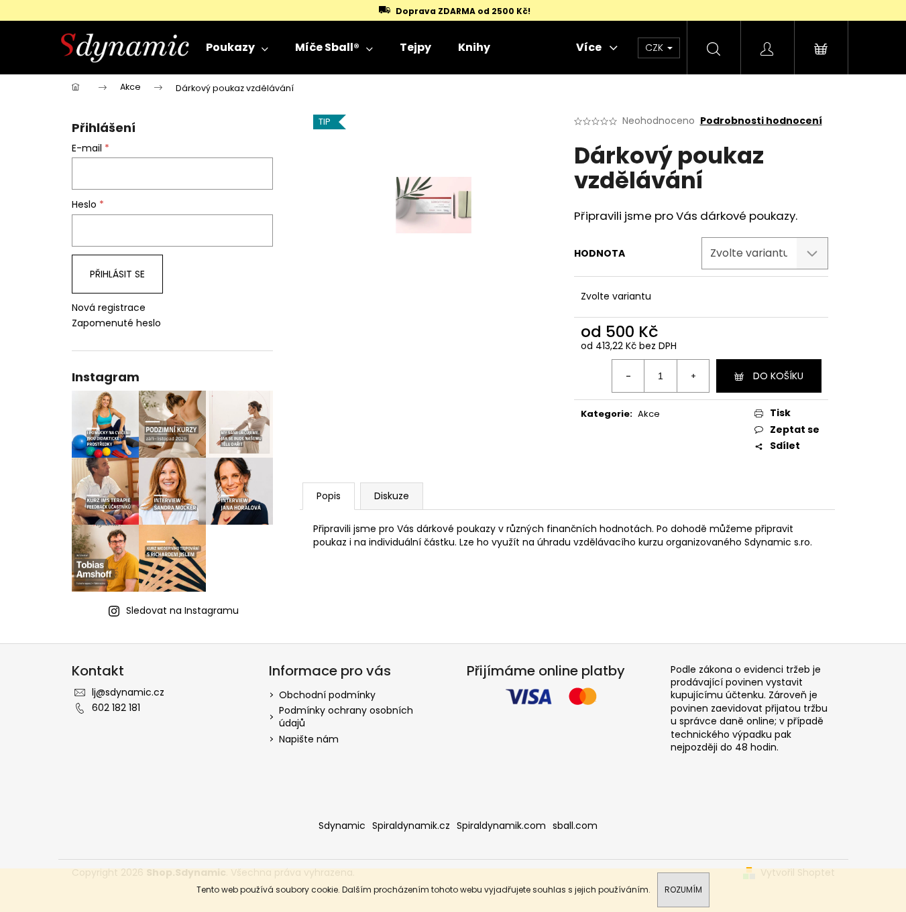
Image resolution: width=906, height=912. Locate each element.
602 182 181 (116, 707)
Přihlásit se (117, 274)
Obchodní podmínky (327, 695)
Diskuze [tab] (391, 496)
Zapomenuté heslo (116, 323)
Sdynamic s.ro (777, 542)
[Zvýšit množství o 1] (693, 376)
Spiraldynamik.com (501, 825)
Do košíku (778, 376)
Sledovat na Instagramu (182, 610)
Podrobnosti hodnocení (761, 121)
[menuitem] (237, 47)
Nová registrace (109, 308)
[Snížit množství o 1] (628, 376)
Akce (649, 413)
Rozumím (683, 889)
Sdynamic (342, 825)
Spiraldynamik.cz (411, 825)
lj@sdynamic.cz (128, 692)
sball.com (575, 825)
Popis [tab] (329, 496)
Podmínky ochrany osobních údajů (346, 717)
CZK (655, 47)
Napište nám (309, 739)
